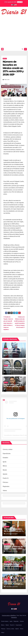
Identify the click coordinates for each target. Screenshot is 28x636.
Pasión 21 (6, 478)
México (4, 58)
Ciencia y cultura (7, 449)
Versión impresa (4, 621)
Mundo (5, 470)
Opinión (5, 474)
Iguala (4, 461)
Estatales (5, 457)
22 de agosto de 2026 (11, 533)
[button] (22, 49)
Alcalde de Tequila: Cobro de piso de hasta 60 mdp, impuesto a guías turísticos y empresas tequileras (8, 323)
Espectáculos (6, 453)
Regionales (6, 486)
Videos (5, 490)
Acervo (21, 628)
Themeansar (14, 617)
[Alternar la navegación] (25, 49)
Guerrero (22, 621)
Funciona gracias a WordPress (9, 615)
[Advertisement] (14, 31)
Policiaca (5, 482)
